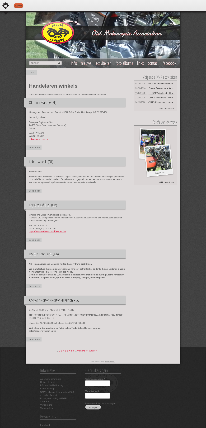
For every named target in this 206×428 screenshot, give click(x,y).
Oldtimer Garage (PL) (42, 102)
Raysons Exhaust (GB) (43, 204)
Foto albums (124, 63)
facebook (169, 63)
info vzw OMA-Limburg (51, 385)
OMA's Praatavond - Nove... (161, 102)
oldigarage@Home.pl (38, 139)
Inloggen (18, 5)
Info (74, 63)
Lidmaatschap (47, 388)
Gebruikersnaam (95, 379)
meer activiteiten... (167, 108)
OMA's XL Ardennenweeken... (161, 83)
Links (140, 63)
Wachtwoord (92, 391)
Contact (153, 63)
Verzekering (46, 405)
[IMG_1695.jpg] (152, 142)
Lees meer (35, 148)
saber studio (110, 361)
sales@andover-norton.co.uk (42, 331)
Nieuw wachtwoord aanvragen (100, 403)
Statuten (44, 401)
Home (31, 72)
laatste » (93, 350)
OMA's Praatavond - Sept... (162, 88)
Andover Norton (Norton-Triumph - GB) (54, 300)
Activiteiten (103, 63)
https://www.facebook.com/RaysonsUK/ (47, 231)
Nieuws (86, 63)
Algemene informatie (50, 379)
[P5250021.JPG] (158, 158)
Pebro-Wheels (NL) (41, 161)
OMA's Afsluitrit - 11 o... (163, 93)
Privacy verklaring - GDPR (53, 398)
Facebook (45, 425)
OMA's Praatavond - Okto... (162, 97)
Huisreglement (47, 382)
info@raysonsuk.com (46, 228)
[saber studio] (6, 6)
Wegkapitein (46, 408)
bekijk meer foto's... (167, 182)
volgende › (82, 350)
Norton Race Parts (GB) (44, 253)
